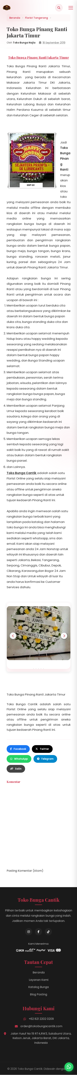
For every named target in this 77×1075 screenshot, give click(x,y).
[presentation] (13, 635)
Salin (18, 768)
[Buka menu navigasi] (70, 8)
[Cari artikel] (58, 7)
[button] (33, 668)
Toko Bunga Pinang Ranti (65, 159)
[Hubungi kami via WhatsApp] (68, 1066)
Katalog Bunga (38, 987)
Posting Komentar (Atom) (25, 871)
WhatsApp (21, 759)
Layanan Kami (38, 980)
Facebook (20, 749)
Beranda (39, 972)
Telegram (47, 759)
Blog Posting (38, 994)
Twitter (44, 749)
